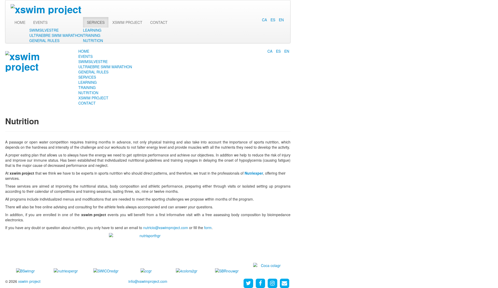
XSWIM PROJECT (127, 22)
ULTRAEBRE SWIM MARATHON (56, 35)
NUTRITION (93, 40)
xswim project (29, 281)
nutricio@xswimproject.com (165, 227)
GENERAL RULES (44, 40)
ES (273, 19)
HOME (20, 22)
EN (281, 19)
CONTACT (159, 22)
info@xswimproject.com (147, 281)
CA (265, 19)
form (208, 227)
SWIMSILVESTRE (44, 30)
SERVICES (96, 22)
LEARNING (92, 30)
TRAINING (91, 35)
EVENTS (40, 22)
